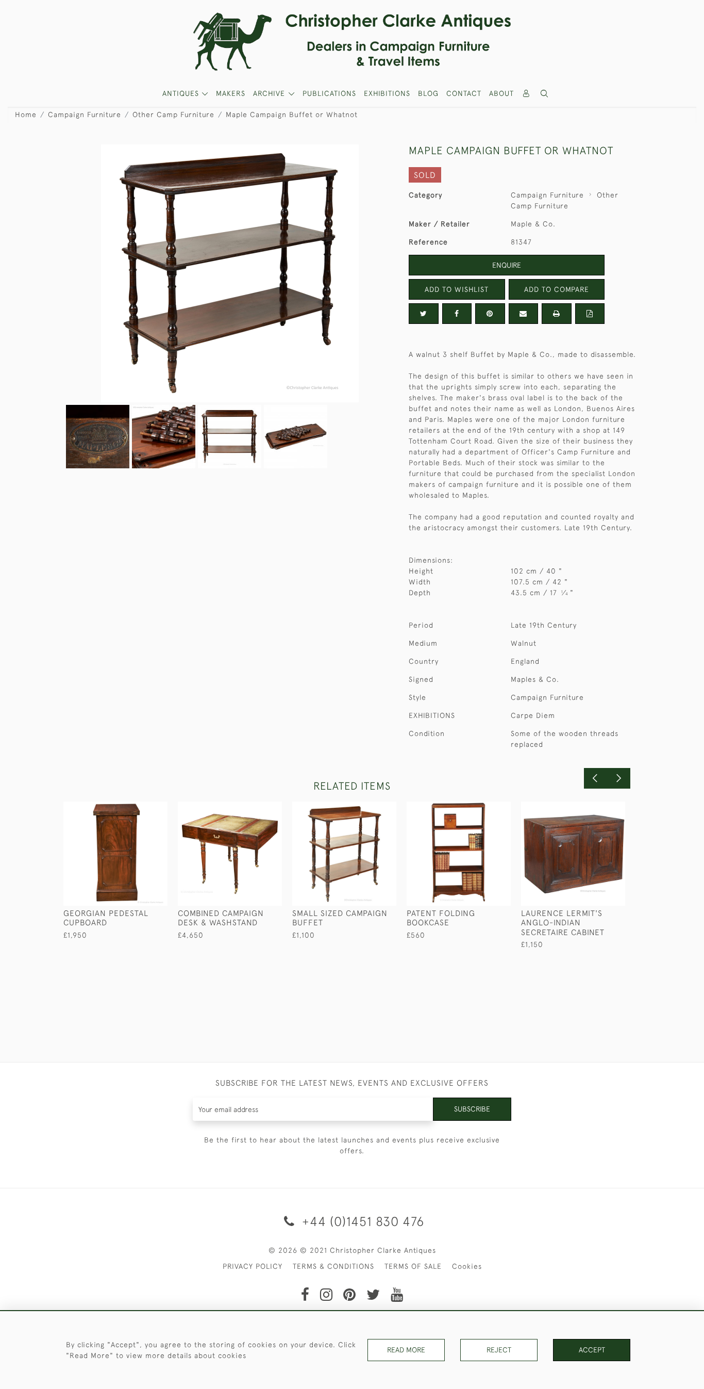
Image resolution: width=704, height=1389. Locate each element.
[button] (545, 93)
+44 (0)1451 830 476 (361, 1221)
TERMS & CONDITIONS (333, 1266)
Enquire (506, 265)
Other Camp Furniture (173, 114)
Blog (428, 93)
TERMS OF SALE (413, 1266)
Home (26, 114)
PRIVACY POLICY (252, 1266)
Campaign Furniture (84, 114)
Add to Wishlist (457, 289)
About (501, 93)
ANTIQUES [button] (182, 93)
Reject (499, 1350)
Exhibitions (387, 93)
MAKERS (230, 93)
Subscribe (472, 1109)
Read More (406, 1350)
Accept (592, 1350)
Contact (463, 93)
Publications (329, 93)
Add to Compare (556, 289)
